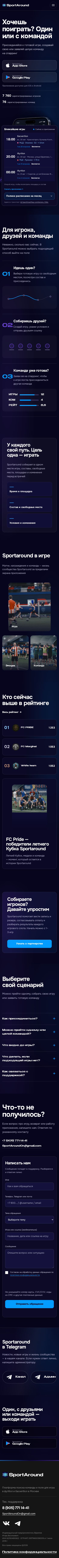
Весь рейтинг (11, 712)
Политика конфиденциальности (29, 1552)
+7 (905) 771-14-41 (14, 1141)
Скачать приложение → (13, 189)
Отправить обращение (29, 1303)
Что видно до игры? (18, 1045)
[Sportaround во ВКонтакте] (6, 1523)
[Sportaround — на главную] (15, 5)
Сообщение (10, 1246)
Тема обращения (13, 1213)
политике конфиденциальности (25, 1275)
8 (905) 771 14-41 (15, 1508)
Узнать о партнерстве (29, 943)
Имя (7, 1180)
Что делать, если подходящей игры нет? (21, 1059)
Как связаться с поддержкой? (15, 1073)
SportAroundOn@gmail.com (21, 1146)
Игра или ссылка (21, 1229)
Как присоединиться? (20, 1019)
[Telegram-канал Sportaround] (18, 1523)
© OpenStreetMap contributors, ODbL (34, 202)
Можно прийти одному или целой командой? (24, 1032)
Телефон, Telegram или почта (18, 1196)
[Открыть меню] (53, 5)
